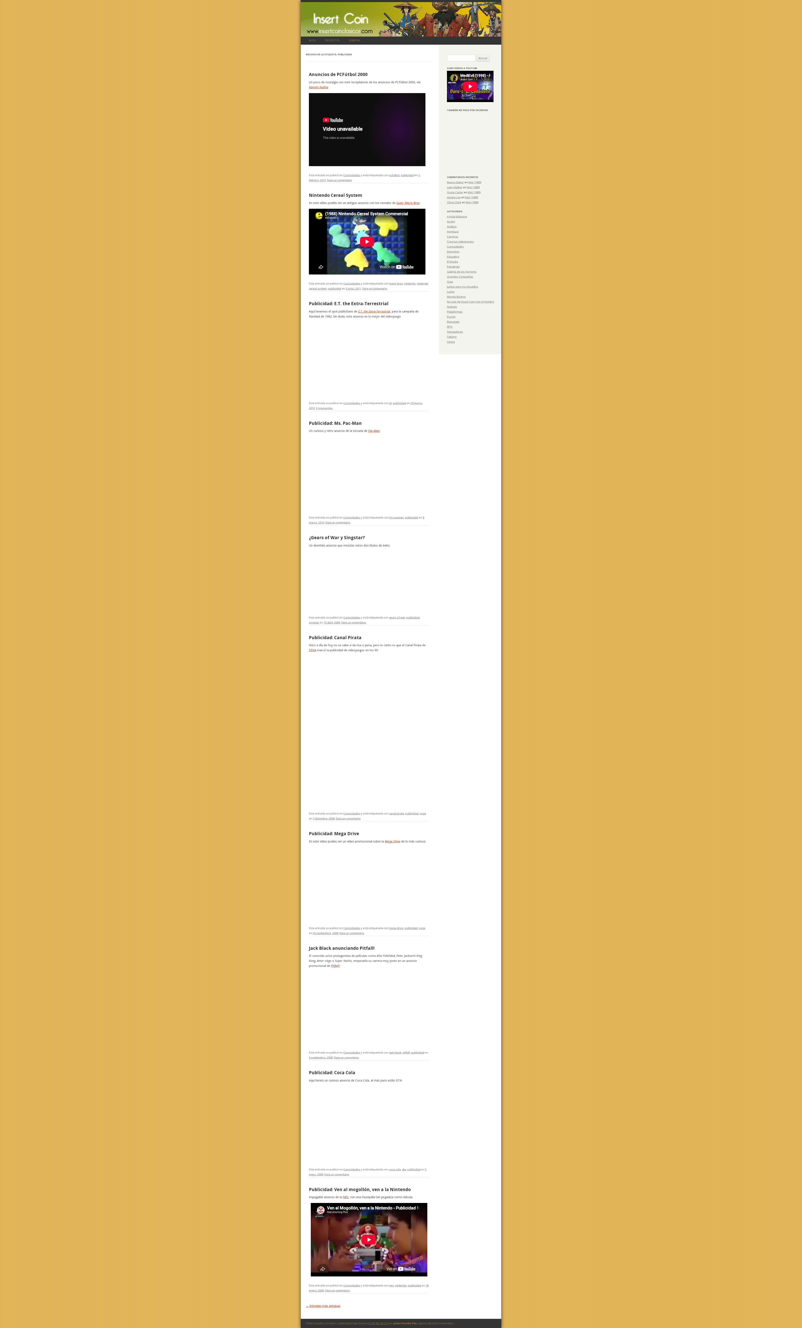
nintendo (410, 283)
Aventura (453, 231)
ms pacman (396, 517)
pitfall (406, 1052)
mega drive (396, 928)
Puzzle (451, 317)
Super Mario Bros (407, 203)
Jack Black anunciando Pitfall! (341, 948)
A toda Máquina (457, 216)
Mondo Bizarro (456, 296)
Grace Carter (455, 192)
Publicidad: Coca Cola (332, 1072)
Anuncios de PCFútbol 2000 (338, 74)
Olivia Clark (454, 202)
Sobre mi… (355, 40)
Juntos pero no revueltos (462, 286)
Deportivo (453, 251)
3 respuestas (324, 408)
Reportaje (453, 322)
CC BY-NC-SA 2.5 (378, 1323)
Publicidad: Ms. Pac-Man (335, 423)
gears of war (397, 617)
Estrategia (453, 266)
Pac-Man (373, 431)
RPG (449, 327)
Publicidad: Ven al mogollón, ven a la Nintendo (360, 1189)
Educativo (453, 256)
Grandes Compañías (460, 276)
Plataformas (455, 312)
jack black (395, 1052)
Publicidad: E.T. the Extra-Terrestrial (348, 303)
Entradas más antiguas (323, 1306)
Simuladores (455, 332)
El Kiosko (452, 261)
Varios (451, 342)
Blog (312, 40)
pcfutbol (394, 175)
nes (391, 1285)
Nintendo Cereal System (335, 195)
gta (404, 1169)
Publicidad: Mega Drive (334, 833)
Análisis (452, 226)
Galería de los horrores (462, 271)
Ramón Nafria (318, 87)
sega (423, 813)
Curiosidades (351, 175)
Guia (450, 281)
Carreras (452, 236)
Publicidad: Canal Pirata (335, 637)
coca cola (395, 1169)
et (390, 403)
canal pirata (396, 813)
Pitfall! (335, 966)
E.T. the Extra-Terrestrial (374, 311)
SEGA (312, 650)
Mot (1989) (474, 182)
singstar (314, 622)
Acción (451, 221)
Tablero (452, 337)
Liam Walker (454, 187)
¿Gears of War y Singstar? (337, 537)
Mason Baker (455, 182)
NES (345, 1197)
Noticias (452, 307)
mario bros (396, 283)
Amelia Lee (454, 197)
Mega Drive (392, 841)
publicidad (407, 175)
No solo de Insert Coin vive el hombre (470, 302)
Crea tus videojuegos (460, 241)
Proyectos (332, 40)
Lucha (450, 291)
